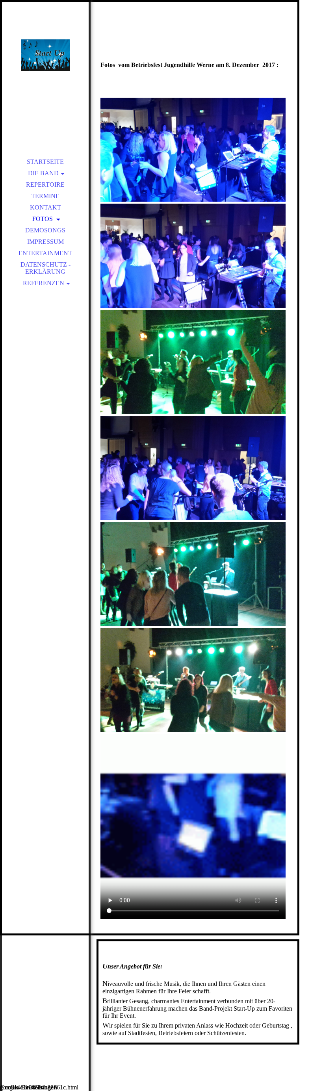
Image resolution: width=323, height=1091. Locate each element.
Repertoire (45, 184)
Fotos (43, 218)
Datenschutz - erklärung (45, 268)
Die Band (43, 173)
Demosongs (45, 230)
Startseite (45, 161)
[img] (45, 55)
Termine (45, 196)
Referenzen (43, 283)
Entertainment (45, 253)
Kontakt (45, 207)
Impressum (45, 241)
